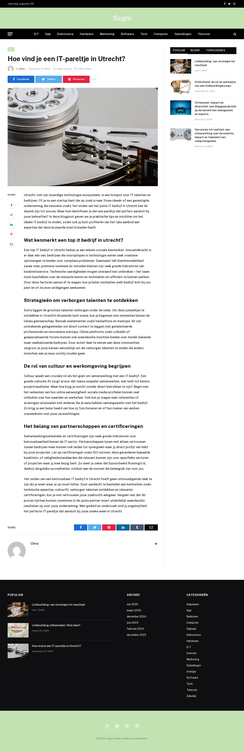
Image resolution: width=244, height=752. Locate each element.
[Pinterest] (11, 234)
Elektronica (65, 34)
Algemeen (192, 604)
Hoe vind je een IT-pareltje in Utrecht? (56, 645)
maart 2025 (134, 610)
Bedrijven (192, 616)
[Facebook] (11, 205)
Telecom (204, 34)
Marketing (107, 34)
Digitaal (191, 628)
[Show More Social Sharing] (94, 79)
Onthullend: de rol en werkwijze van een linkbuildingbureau (215, 83)
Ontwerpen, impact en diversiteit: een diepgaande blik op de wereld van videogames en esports (215, 108)
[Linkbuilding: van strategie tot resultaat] (180, 66)
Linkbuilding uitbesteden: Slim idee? (56, 625)
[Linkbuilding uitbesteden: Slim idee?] (18, 630)
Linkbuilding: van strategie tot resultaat (215, 63)
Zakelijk (191, 696)
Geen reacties (64, 68)
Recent (195, 50)
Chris (22, 68)
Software (127, 34)
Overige (191, 671)
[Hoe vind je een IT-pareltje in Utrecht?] (83, 137)
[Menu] (10, 34)
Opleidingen (182, 34)
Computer (161, 34)
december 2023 (136, 634)
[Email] (11, 244)
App (48, 34)
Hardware (86, 34)
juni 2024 (132, 622)
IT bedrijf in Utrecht (50, 250)
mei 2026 (132, 604)
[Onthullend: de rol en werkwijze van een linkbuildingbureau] (180, 87)
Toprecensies (215, 50)
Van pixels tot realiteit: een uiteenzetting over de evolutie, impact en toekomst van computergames (214, 135)
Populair (179, 50)
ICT (36, 34)
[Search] (234, 34)
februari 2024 (135, 628)
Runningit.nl (136, 463)
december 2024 (136, 616)
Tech (143, 34)
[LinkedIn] (11, 224)
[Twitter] (11, 215)
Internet (191, 653)
